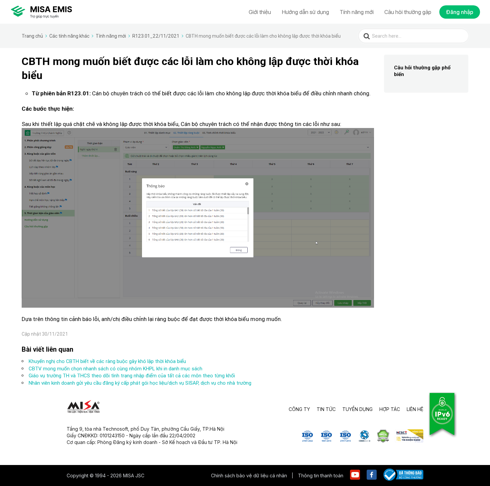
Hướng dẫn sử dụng (305, 12)
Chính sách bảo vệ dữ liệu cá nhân (249, 475)
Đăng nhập (459, 12)
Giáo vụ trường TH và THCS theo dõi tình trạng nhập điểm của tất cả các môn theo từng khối (132, 375)
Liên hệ (415, 409)
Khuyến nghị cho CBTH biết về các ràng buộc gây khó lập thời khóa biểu (107, 361)
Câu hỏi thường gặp (407, 12)
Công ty (299, 409)
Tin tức (326, 409)
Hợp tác (389, 409)
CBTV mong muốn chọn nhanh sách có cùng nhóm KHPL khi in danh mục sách (115, 368)
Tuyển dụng (357, 409)
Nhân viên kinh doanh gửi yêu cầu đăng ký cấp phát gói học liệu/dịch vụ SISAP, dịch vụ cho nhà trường (140, 383)
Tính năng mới (357, 12)
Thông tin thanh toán (320, 475)
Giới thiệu (260, 12)
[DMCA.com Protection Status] (383, 440)
